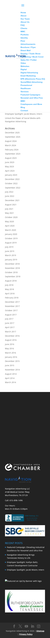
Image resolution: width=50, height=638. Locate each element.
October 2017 (11, 310)
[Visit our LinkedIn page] (32, 626)
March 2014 (10, 382)
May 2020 (9, 221)
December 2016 (12, 336)
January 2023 (11, 175)
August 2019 (11, 242)
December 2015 (12, 361)
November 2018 (12, 268)
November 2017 (12, 306)
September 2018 (12, 276)
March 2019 (10, 255)
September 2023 (12, 153)
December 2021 (12, 200)
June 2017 (9, 323)
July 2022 (9, 191)
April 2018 (9, 293)
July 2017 (9, 318)
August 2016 (11, 340)
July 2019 (9, 247)
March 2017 (10, 331)
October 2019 (11, 238)
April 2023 (9, 170)
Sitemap (40, 631)
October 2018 (11, 272)
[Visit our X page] (20, 626)
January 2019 (11, 259)
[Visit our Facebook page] (14, 626)
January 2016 (11, 357)
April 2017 (9, 327)
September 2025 (12, 137)
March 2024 (10, 145)
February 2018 (11, 297)
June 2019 (9, 251)
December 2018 (12, 264)
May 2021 (9, 213)
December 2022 (12, 179)
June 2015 (9, 365)
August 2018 (11, 280)
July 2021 (9, 209)
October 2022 (11, 183)
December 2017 (12, 302)
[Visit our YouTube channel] (26, 626)
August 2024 (11, 141)
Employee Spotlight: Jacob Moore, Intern (23, 114)
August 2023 (11, 158)
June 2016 (9, 344)
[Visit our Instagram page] (38, 626)
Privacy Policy (25, 634)
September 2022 (12, 187)
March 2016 (10, 352)
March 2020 (10, 230)
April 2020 (9, 225)
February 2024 (11, 149)
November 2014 (12, 369)
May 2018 (9, 289)
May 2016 (9, 348)
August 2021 (11, 204)
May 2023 (9, 166)
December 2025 (12, 132)
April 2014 (9, 378)
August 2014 (11, 374)
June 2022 (9, 196)
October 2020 (11, 217)
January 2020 (11, 234)
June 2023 (9, 162)
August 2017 (11, 314)
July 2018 (9, 285)
